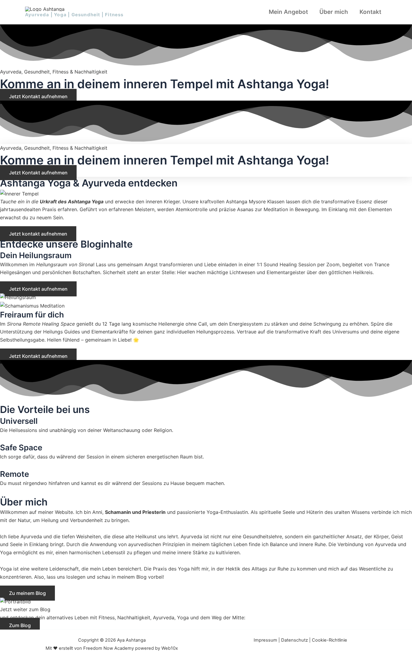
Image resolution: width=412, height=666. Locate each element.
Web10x (169, 648)
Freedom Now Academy (108, 648)
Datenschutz (294, 640)
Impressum (265, 640)
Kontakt (370, 11)
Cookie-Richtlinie (329, 640)
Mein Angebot (288, 11)
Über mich (333, 11)
